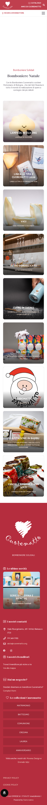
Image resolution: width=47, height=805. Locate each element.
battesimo (23, 714)
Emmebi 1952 (23, 762)
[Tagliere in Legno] (21, 590)
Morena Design (33, 758)
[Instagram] (11, 651)
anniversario (23, 750)
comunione (23, 723)
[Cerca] (44, 5)
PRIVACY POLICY (11, 778)
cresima (23, 732)
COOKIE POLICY (10, 785)
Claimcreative (28, 800)
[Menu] (43, 13)
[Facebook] (4, 651)
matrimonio (23, 705)
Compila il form (9, 691)
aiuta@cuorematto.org (17, 643)
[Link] (7, 5)
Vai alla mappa (9, 668)
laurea (23, 741)
